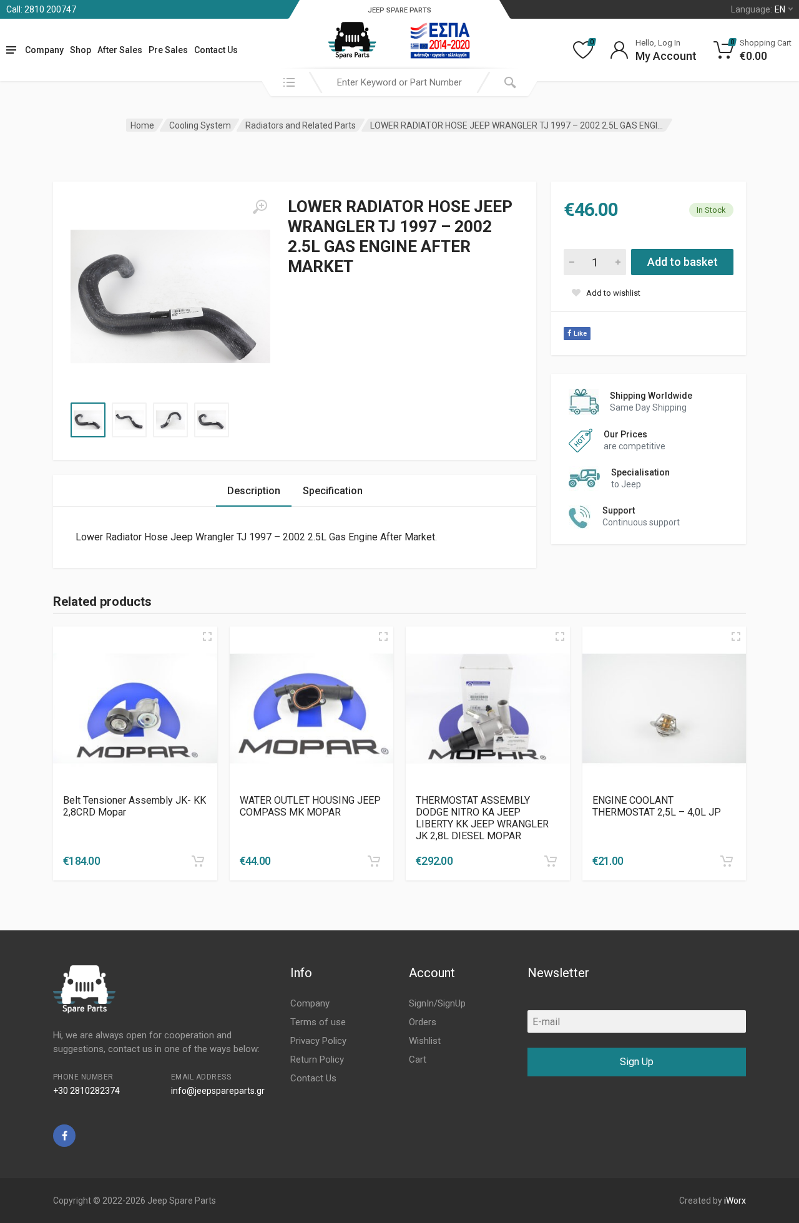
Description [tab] (253, 491)
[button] (198, 861)
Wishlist (425, 1040)
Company (44, 50)
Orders (422, 1022)
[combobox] (399, 82)
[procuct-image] (135, 708)
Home (142, 125)
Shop (80, 50)
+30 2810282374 (86, 1091)
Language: (758, 9)
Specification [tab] (333, 491)
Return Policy (317, 1059)
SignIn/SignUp (437, 1003)
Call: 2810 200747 (41, 9)
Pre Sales (168, 50)
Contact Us (216, 50)
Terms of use (318, 1022)
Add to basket (682, 261)
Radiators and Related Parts (300, 125)
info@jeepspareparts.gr (218, 1091)
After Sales (119, 50)
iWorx (735, 1201)
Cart (417, 1059)
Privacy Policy (318, 1040)
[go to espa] (440, 40)
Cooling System (200, 125)
